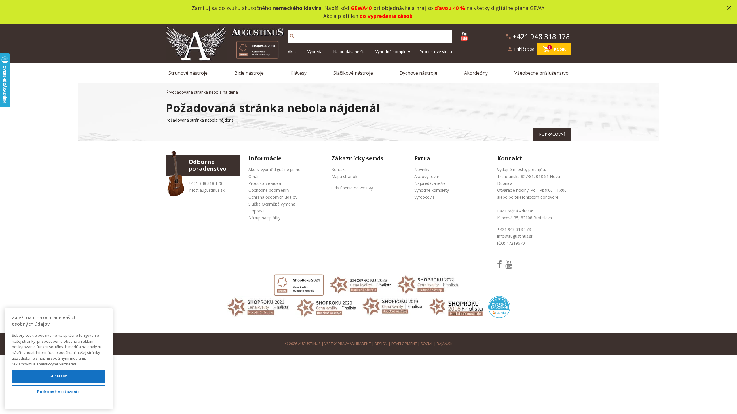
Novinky (421, 169)
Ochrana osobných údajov (272, 197)
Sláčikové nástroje (353, 73)
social (427, 343)
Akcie (293, 51)
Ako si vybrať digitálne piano (274, 169)
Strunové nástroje (188, 73)
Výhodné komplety (392, 51)
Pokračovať (552, 134)
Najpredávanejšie (349, 51)
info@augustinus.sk (207, 190)
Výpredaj (315, 51)
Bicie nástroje (249, 73)
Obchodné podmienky (268, 190)
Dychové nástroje (418, 73)
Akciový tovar (426, 176)
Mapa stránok (344, 176)
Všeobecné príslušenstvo (541, 73)
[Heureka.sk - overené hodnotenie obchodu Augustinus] (499, 306)
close (729, 7)
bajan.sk (444, 343)
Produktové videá (435, 51)
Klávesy (298, 73)
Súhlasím (59, 376)
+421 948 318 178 (205, 183)
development (404, 343)
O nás (253, 176)
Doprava (256, 211)
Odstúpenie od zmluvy (352, 188)
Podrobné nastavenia (58, 391)
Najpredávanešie (430, 183)
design (381, 343)
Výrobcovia (424, 197)
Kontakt (338, 169)
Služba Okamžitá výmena (271, 204)
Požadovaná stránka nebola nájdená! (204, 92)
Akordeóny (476, 73)
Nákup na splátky (264, 218)
